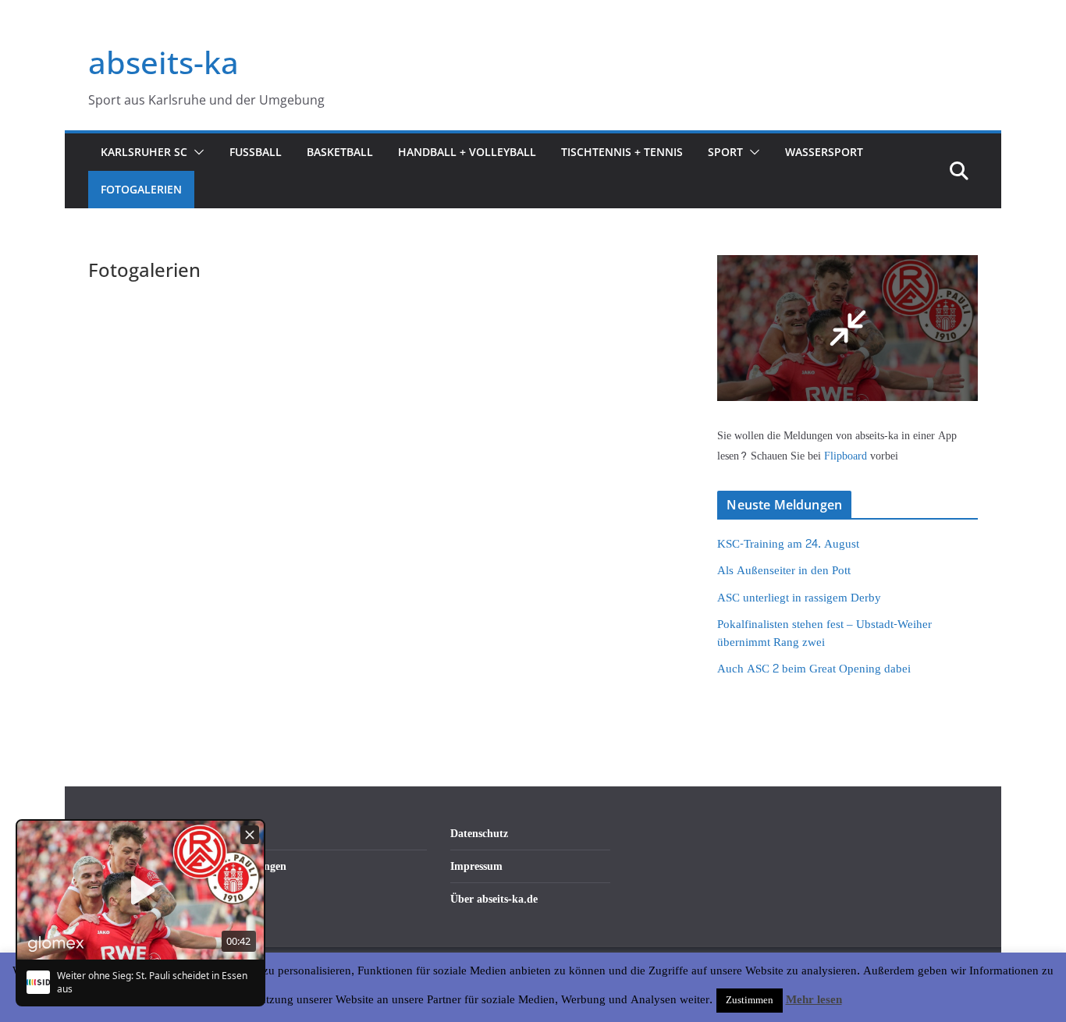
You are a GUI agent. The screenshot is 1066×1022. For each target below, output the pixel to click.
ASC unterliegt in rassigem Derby (799, 598)
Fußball (255, 151)
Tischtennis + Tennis (622, 151)
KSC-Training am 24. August (788, 544)
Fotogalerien (141, 189)
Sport (725, 151)
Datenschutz (479, 833)
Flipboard (847, 456)
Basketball (340, 151)
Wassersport (824, 151)
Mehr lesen (814, 1000)
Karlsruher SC (144, 151)
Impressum (476, 866)
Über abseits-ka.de (494, 899)
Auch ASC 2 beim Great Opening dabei (814, 669)
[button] (195, 152)
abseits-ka (163, 62)
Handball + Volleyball (467, 151)
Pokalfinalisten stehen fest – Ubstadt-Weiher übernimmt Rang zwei (824, 633)
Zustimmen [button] (749, 1000)
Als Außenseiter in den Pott (784, 570)
